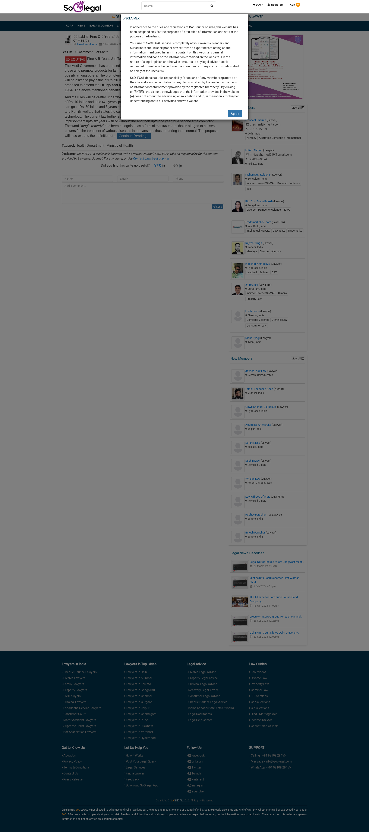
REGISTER (277, 4)
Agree (235, 113)
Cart (294, 4)
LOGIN (259, 4)
